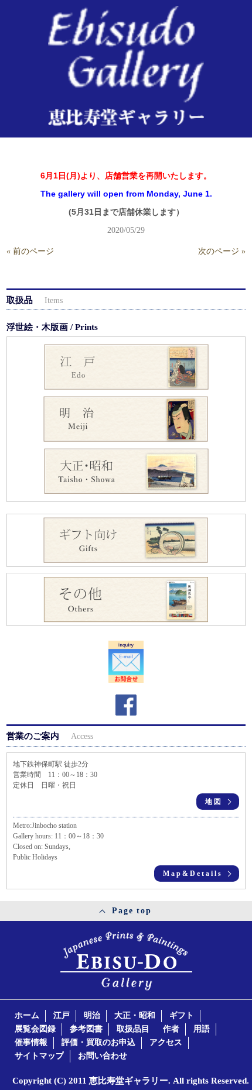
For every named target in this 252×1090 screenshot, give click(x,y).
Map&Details (193, 873)
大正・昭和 (134, 1015)
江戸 (61, 1015)
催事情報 (31, 1042)
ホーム (27, 1015)
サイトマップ (39, 1055)
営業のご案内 (49, 736)
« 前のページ (30, 251)
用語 (201, 1028)
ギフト (181, 1015)
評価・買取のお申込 (98, 1042)
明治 (92, 1015)
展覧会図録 (35, 1028)
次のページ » (222, 251)
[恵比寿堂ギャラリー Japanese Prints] (126, 53)
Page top (131, 910)
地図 (214, 801)
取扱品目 (133, 1028)
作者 (171, 1028)
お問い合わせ (102, 1055)
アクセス (165, 1042)
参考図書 (86, 1028)
